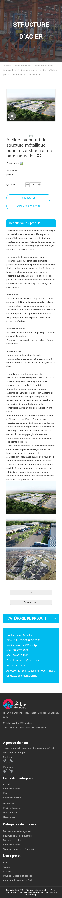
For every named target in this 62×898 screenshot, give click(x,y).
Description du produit (24, 223)
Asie (5, 862)
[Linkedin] (11, 761)
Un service (8, 803)
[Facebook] (5, 761)
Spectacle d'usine (12, 797)
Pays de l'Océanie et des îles (17, 876)
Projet (6, 793)
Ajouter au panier (27, 206)
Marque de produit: (11, 172)
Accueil (6, 784)
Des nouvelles (10, 812)
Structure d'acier (11, 788)
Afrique (6, 867)
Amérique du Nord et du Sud (17, 880)
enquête (26, 197)
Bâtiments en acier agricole (17, 831)
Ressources (9, 817)
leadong (32, 894)
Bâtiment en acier (12, 840)
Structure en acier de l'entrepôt (18, 849)
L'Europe (7, 871)
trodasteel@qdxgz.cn (27, 660)
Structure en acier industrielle (18, 835)
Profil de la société (12, 808)
